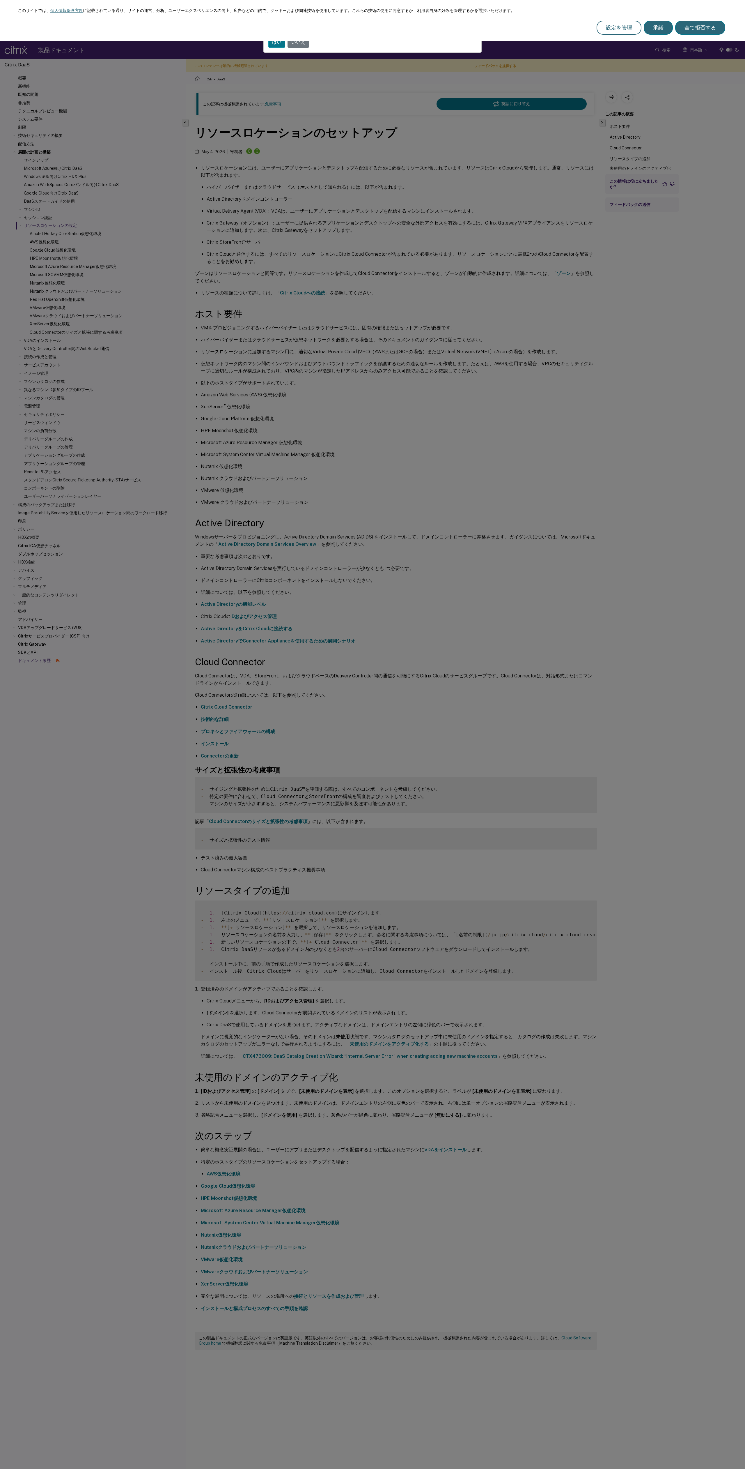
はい (276, 42)
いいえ (298, 42)
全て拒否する (700, 27)
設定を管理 (619, 27)
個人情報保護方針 (66, 10)
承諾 (658, 27)
